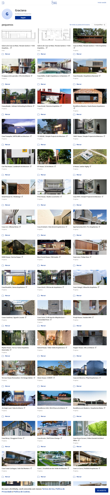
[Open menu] (2, 2)
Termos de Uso (48, 489)
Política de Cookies (22, 491)
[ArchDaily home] (54, 2)
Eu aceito (101, 490)
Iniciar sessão (102, 2)
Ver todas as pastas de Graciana (80, 24)
